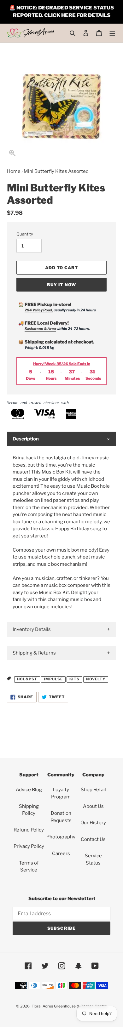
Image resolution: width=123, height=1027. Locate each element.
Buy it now (61, 284)
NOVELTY (95, 679)
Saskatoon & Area (40, 328)
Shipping (34, 341)
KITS (74, 679)
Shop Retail (93, 789)
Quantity (24, 233)
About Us (93, 806)
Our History (93, 823)
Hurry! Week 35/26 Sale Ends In (61, 363)
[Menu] (112, 33)
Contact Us (93, 839)
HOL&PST (27, 679)
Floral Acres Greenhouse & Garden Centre (69, 1006)
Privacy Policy (29, 846)
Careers (61, 853)
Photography (60, 837)
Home (13, 171)
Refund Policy (29, 830)
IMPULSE (53, 679)
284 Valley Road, (39, 310)
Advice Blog (29, 789)
